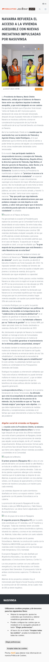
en (45, 4)
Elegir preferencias (13, 642)
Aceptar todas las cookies (17, 648)
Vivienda (39, 89)
